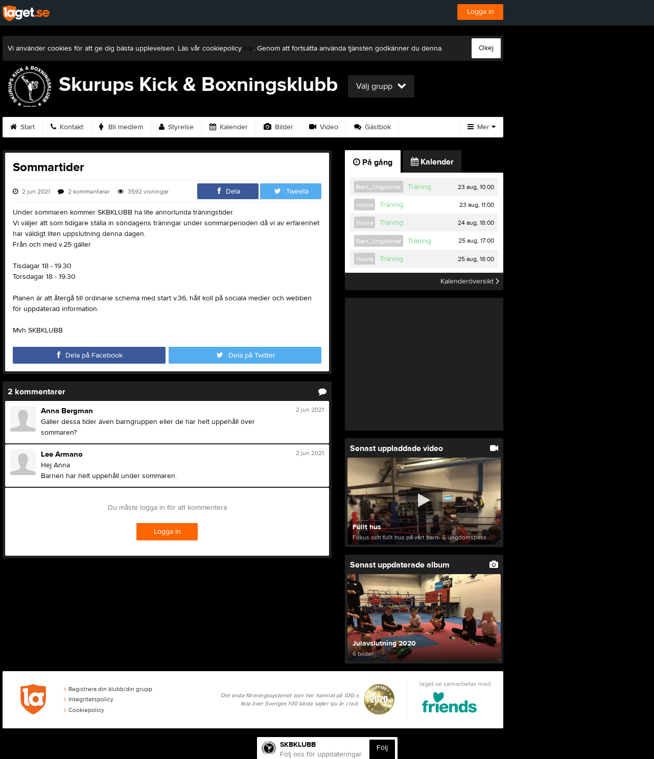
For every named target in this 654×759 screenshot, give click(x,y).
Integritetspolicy (90, 699)
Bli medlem (124, 127)
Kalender (233, 127)
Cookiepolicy (86, 710)
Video (328, 127)
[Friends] (449, 704)
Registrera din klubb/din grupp (110, 689)
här (248, 48)
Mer (483, 127)
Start (26, 127)
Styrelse (180, 127)
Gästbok (377, 127)
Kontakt (70, 127)
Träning (419, 187)
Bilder (283, 127)
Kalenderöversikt (468, 281)
